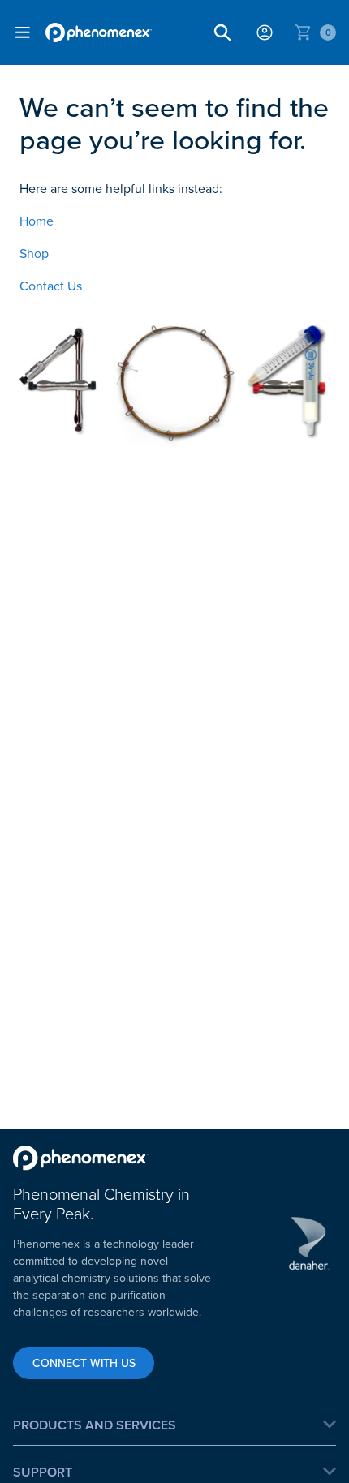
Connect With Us (84, 1363)
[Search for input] (222, 32)
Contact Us (50, 285)
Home (36, 221)
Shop (34, 253)
